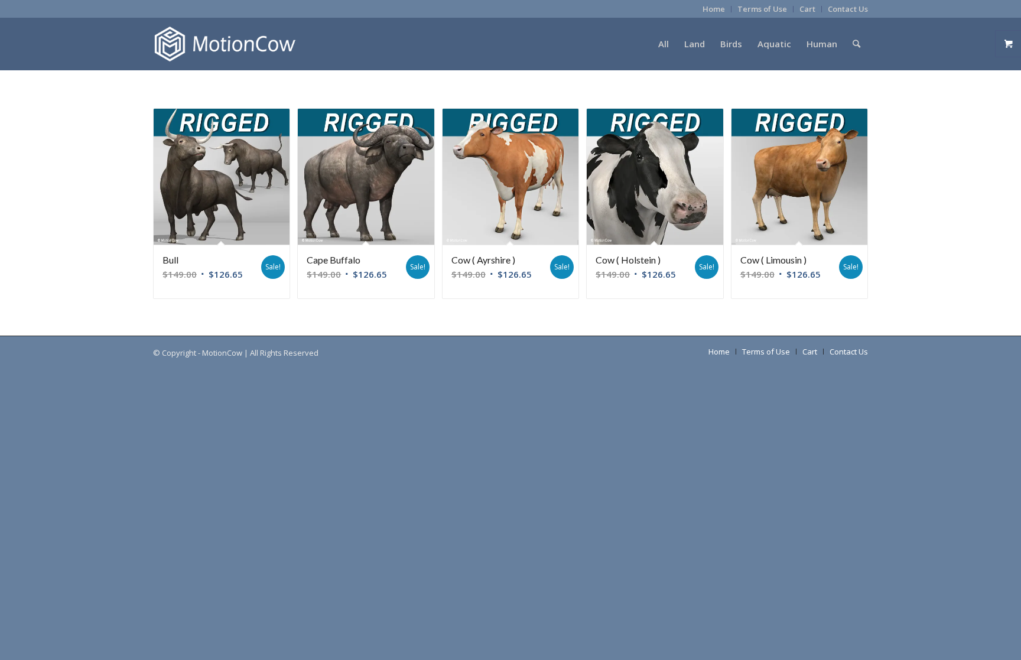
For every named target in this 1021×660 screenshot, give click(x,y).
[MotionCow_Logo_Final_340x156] (225, 43)
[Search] (856, 43)
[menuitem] (714, 9)
